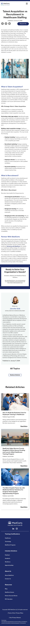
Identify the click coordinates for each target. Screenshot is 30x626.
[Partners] (5, 4)
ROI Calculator (9, 599)
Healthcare (8, 538)
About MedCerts (9, 575)
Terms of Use (11, 613)
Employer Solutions (15, 375)
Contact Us (8, 578)
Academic (7, 558)
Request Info (23, 23)
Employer (7, 555)
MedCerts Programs (10, 545)
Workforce (7, 562)
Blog (6, 588)
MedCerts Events (9, 592)
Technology (8, 541)
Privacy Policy (19, 613)
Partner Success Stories (11, 595)
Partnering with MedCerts (13, 246)
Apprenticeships (9, 565)
